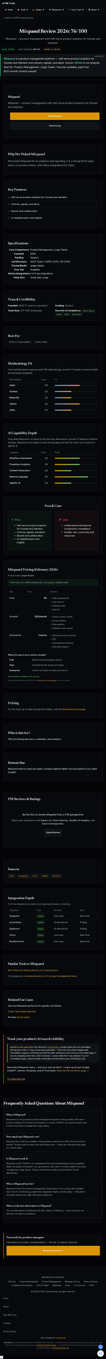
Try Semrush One (16, 1079)
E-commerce (79, 1285)
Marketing (57, 1285)
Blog (12, 876)
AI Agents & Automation (22, 1285)
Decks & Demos (91, 1282)
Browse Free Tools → (53, 1251)
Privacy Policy (9, 1331)
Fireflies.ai (26, 970)
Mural (35, 970)
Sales (67, 1285)
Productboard (50, 970)
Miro (10, 970)
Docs (35, 876)
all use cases (23, 1017)
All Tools (12, 1282)
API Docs (56, 876)
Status (45, 876)
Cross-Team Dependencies (22, 1011)
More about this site (61, 1348)
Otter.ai (17, 970)
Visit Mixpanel (55, 116)
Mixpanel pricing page (47, 680)
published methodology (46, 1345)
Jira (41, 970)
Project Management (29, 1282)
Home (5, 1298)
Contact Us (60, 1338)
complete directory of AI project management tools (50, 976)
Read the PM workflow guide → (73, 1070)
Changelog (23, 876)
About (6, 1307)
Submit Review (53, 832)
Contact (6, 1323)
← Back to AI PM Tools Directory (18, 18)
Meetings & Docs (72, 1282)
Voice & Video (42, 1285)
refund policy (53, 1047)
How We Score (10, 1315)
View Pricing (55, 126)
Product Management (51, 1282)
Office (91, 1285)
